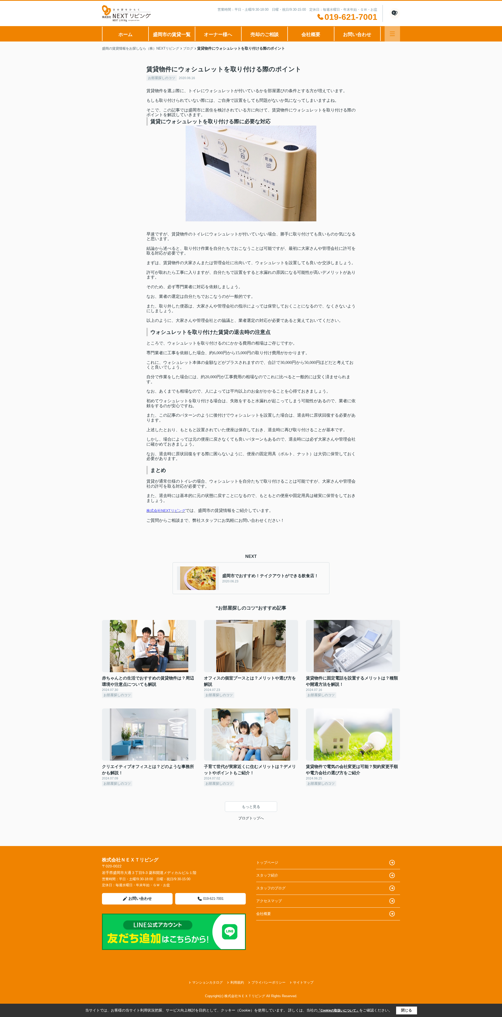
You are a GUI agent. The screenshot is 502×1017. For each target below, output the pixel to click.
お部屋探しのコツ (161, 78)
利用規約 (237, 982)
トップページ (267, 862)
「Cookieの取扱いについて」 (338, 1010)
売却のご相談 (264, 34)
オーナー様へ (218, 34)
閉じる (406, 1010)
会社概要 (310, 34)
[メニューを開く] (392, 34)
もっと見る (251, 807)
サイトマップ (303, 982)
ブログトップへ (251, 818)
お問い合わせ (357, 34)
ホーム (125, 34)
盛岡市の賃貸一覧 (172, 34)
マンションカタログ (207, 982)
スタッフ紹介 (267, 875)
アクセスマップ (269, 901)
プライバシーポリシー (269, 982)
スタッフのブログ (271, 888)
